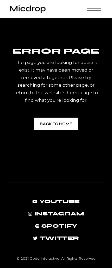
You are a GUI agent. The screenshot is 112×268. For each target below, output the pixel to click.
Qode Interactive (44, 258)
